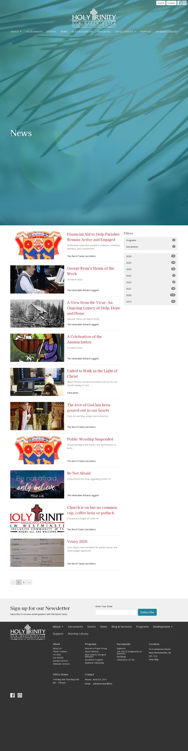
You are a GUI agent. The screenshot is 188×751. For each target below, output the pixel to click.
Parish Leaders (60, 651)
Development (124, 31)
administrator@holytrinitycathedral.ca (103, 683)
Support (146, 31)
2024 (150, 269)
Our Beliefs (58, 657)
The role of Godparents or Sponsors (129, 652)
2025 (150, 262)
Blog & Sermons (82, 31)
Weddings (121, 656)
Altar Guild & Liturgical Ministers (95, 655)
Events (51, 31)
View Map (154, 659)
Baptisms (121, 648)
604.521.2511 (100, 679)
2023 (150, 275)
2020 (150, 295)
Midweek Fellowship (94, 662)
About (14, 31)
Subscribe (147, 612)
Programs (104, 31)
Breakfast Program (94, 659)
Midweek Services (61, 663)
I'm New (57, 654)
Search (161, 2)
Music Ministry (92, 651)
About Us (57, 648)
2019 (150, 301)
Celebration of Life (125, 659)
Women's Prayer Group (96, 648)
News (64, 31)
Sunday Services (60, 660)
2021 (150, 288)
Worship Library (167, 31)
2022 (150, 282)
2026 (150, 256)
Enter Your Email (103, 606)
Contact (171, 2)
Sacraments (34, 31)
